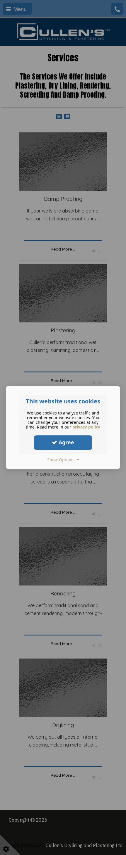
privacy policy (86, 427)
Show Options (62, 459)
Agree (65, 442)
